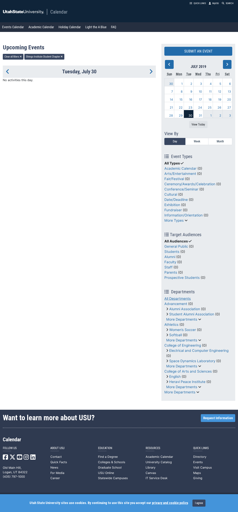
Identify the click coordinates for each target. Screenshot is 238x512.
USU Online (106, 473)
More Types (174, 220)
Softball (175, 335)
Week (197, 141)
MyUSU (215, 3)
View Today (198, 124)
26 (219, 107)
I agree (199, 503)
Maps (197, 473)
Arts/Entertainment (180, 174)
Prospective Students (182, 277)
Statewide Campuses (113, 478)
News (54, 467)
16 (190, 99)
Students (171, 252)
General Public (176, 246)
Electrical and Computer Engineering (199, 350)
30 (171, 84)
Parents (170, 272)
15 (181, 99)
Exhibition (172, 205)
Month (220, 141)
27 (229, 107)
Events (198, 462)
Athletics (171, 324)
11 (210, 91)
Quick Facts (58, 462)
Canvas (151, 473)
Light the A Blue (96, 27)
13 (229, 91)
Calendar (58, 12)
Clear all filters (12, 56)
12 (219, 91)
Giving (197, 478)
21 (171, 107)
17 (200, 99)
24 (200, 107)
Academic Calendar (41, 27)
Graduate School (110, 467)
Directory (199, 457)
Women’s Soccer (182, 330)
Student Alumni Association (191, 314)
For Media (57, 473)
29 (181, 115)
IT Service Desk (157, 478)
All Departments (177, 298)
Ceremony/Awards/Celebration (189, 184)
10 (200, 91)
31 (200, 115)
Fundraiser (173, 210)
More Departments (181, 319)
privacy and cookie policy (170, 503)
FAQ (113, 27)
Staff (168, 267)
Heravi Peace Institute (187, 382)
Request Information (218, 418)
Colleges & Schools (111, 462)
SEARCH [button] (230, 3)
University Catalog (159, 462)
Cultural (170, 194)
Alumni (169, 257)
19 (219, 99)
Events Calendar (13, 27)
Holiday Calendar (70, 27)
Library (150, 467)
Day (175, 141)
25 (210, 107)
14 (171, 99)
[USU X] (12, 458)
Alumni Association (184, 309)
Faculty (170, 262)
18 (210, 99)
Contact (56, 457)
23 (190, 107)
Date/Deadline (176, 200)
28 (171, 115)
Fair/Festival (174, 179)
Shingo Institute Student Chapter (43, 56)
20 (229, 99)
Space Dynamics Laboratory (192, 361)
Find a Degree (108, 457)
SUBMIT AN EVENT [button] (198, 51)
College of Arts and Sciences (188, 371)
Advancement (175, 304)
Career (55, 478)
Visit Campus (202, 467)
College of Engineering (182, 345)
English (175, 376)
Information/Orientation (183, 215)
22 (181, 107)
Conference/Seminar (181, 189)
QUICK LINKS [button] (200, 3)
